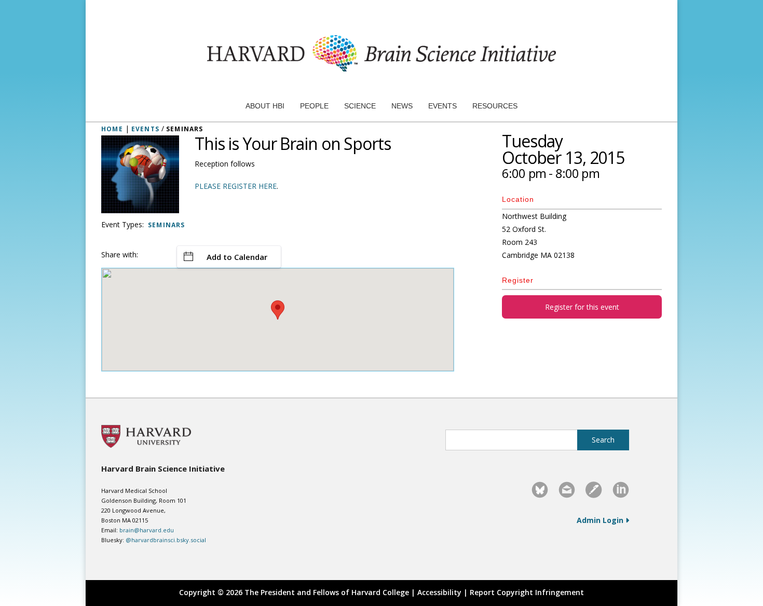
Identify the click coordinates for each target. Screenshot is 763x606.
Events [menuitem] (442, 106)
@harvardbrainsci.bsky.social (166, 540)
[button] (277, 310)
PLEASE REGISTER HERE (236, 186)
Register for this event (582, 307)
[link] (540, 489)
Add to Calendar (237, 257)
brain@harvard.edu (146, 530)
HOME (112, 129)
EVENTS (145, 129)
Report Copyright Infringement (527, 592)
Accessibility (439, 592)
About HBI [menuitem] (265, 106)
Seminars (166, 225)
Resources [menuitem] (494, 106)
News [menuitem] (402, 106)
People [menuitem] (314, 106)
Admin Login (601, 520)
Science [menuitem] (360, 106)
